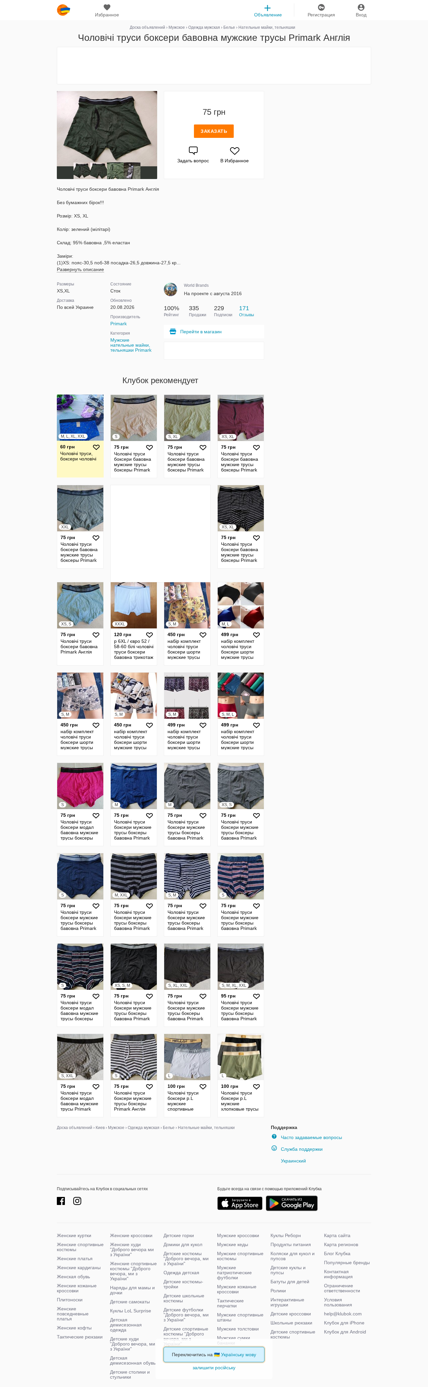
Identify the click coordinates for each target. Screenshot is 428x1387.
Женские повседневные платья (73, 1313)
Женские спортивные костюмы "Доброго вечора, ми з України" (133, 1271)
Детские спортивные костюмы (293, 1334)
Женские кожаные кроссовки (77, 1288)
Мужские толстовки (238, 1328)
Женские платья (75, 1258)
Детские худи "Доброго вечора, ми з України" (132, 1344)
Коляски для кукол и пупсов (293, 1256)
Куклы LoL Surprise (130, 1310)
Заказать (214, 131)
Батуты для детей (290, 1281)
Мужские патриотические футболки (234, 1272)
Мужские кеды (232, 1244)
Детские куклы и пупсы (288, 1270)
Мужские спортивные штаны (240, 1317)
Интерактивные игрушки (287, 1302)
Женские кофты (74, 1327)
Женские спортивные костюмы (80, 1247)
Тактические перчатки (230, 1303)
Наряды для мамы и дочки (132, 1290)
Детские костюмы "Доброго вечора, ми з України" (186, 1258)
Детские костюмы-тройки (183, 1284)
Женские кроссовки (131, 1235)
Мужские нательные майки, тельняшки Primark (130, 345)
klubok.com (63, 10)
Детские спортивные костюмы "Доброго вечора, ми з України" (186, 1336)
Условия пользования (338, 1302)
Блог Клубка (337, 1253)
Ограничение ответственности (342, 1288)
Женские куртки (74, 1235)
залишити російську (214, 1367)
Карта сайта (337, 1235)
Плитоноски (70, 1299)
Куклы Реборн (286, 1235)
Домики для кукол (183, 1244)
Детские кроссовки (291, 1313)
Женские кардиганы (79, 1267)
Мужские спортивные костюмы (240, 1256)
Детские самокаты (130, 1301)
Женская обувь (73, 1276)
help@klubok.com (343, 1313)
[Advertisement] (214, 66)
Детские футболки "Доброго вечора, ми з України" (186, 1314)
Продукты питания (291, 1244)
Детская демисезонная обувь (132, 1360)
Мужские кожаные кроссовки (236, 1289)
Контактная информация (338, 1274)
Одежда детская (181, 1272)
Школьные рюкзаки (291, 1322)
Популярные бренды (347, 1262)
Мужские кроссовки (238, 1235)
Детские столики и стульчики (130, 1374)
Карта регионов (341, 1244)
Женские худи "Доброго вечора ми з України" (132, 1249)
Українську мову (238, 1354)
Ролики (278, 1290)
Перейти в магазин (201, 331)
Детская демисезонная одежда (126, 1324)
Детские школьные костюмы (184, 1298)
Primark (118, 323)
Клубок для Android (345, 1331)
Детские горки (179, 1235)
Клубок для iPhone (344, 1322)
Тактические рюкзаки (80, 1336)
